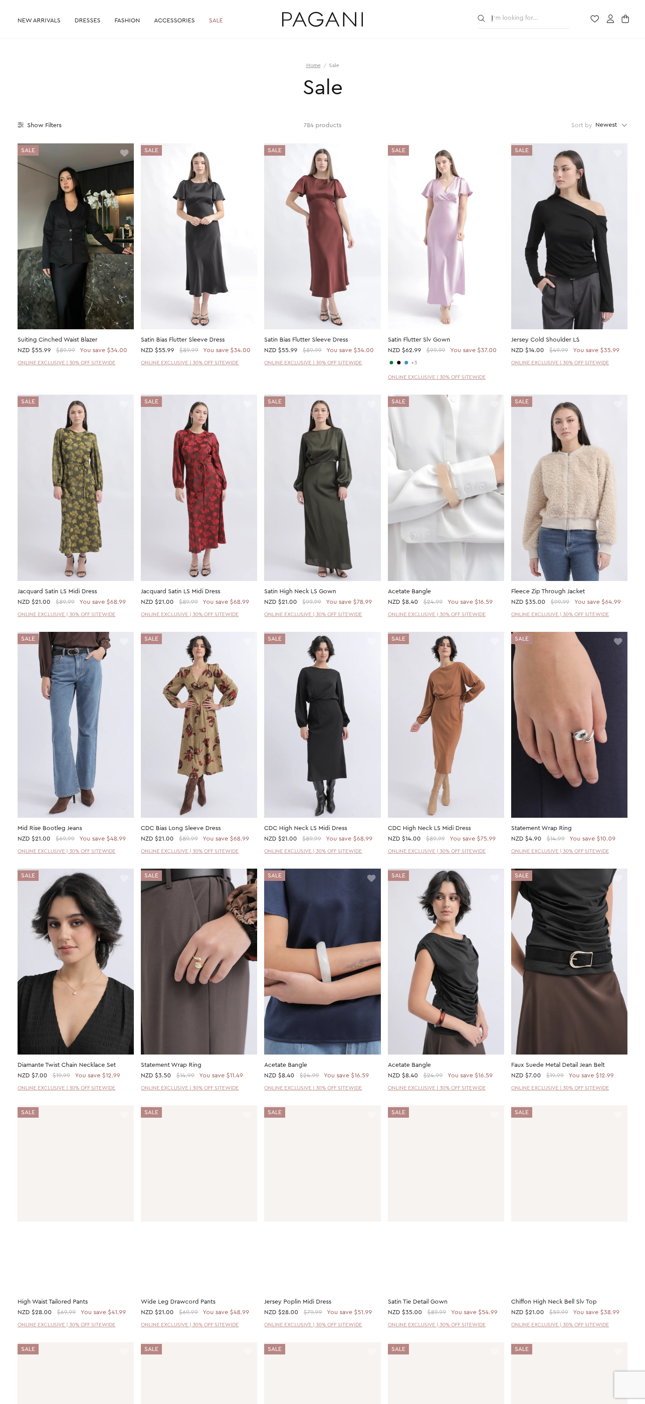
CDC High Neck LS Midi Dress (305, 828)
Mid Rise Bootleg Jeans (50, 828)
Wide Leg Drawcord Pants (178, 1302)
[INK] (406, 363)
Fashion (127, 21)
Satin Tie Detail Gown (418, 1302)
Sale (216, 21)
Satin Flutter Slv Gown (419, 340)
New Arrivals (39, 21)
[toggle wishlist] (124, 153)
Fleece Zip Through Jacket (548, 591)
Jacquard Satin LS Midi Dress (57, 591)
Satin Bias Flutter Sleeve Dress (183, 340)
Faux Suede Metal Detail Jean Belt (558, 1065)
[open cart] (626, 20)
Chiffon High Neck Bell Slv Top (554, 1302)
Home (313, 65)
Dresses (87, 21)
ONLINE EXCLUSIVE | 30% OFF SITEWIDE (66, 362)
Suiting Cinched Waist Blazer (57, 340)
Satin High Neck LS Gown (300, 591)
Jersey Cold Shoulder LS (545, 340)
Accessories (174, 21)
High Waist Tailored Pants (53, 1302)
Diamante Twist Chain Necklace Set (67, 1065)
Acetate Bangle (409, 591)
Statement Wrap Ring (541, 828)
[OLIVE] (391, 363)
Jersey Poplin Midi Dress (297, 1302)
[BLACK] (399, 363)
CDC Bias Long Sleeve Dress (181, 828)
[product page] (76, 236)
